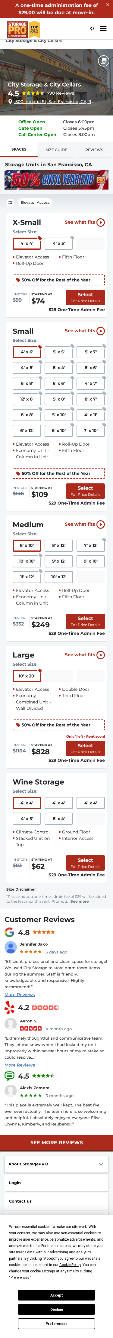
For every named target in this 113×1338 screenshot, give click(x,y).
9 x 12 (58, 561)
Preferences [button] (20, 1277)
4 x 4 (26, 243)
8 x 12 (58, 545)
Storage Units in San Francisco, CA (48, 164)
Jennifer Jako (34, 944)
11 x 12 (27, 577)
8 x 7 (91, 399)
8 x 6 (91, 367)
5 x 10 (59, 414)
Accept (56, 1295)
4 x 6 (27, 352)
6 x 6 (59, 383)
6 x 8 (27, 383)
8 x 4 (59, 367)
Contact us (20, 1201)
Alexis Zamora (34, 1087)
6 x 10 (59, 430)
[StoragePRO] (35, 31)
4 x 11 (90, 414)
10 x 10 (27, 561)
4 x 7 (91, 383)
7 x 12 (90, 545)
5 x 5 (58, 352)
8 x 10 (27, 545)
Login (15, 1182)
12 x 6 (26, 399)
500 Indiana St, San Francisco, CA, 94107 (55, 101)
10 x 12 (58, 577)
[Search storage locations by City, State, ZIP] (90, 29)
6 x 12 (26, 430)
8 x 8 (27, 414)
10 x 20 (27, 676)
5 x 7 (91, 352)
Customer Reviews (40, 919)
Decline (56, 1309)
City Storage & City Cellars (44, 84)
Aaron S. (28, 1020)
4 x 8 (27, 367)
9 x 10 (91, 561)
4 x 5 (59, 243)
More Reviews (20, 994)
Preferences (56, 1324)
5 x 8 (59, 399)
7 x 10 (91, 430)
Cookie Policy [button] (70, 1265)
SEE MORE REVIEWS (56, 1142)
